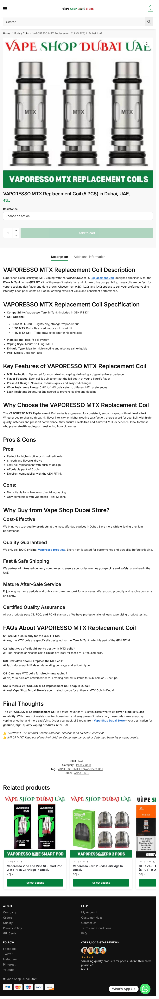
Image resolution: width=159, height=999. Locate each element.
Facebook (9, 949)
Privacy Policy (12, 928)
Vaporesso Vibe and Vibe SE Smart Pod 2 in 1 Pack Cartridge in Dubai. (34, 868)
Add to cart (87, 233)
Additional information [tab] (89, 257)
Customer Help (91, 917)
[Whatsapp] (145, 989)
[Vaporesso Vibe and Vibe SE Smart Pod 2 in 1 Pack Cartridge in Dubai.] (35, 826)
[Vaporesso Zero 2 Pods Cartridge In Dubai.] (101, 826)
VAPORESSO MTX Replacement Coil (80, 769)
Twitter (8, 954)
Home (6, 33)
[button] (150, 8)
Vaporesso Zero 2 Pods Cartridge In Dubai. (98, 868)
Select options (35, 882)
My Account (89, 912)
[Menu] (9, 9)
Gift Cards (10, 933)
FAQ (84, 933)
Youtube (9, 970)
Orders (8, 917)
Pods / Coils (21, 33)
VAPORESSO (81, 772)
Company (9, 912)
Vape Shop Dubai (18, 979)
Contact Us (88, 923)
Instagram (10, 959)
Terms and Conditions (96, 928)
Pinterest (9, 964)
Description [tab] (59, 257)
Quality (8, 923)
